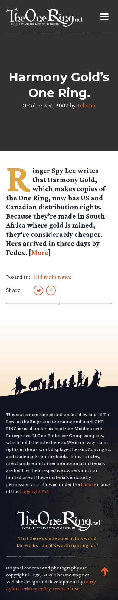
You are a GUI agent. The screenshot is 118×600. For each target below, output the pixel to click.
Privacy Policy (36, 589)
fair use (88, 484)
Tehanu (86, 105)
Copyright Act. (34, 491)
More (39, 252)
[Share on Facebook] (51, 290)
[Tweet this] (38, 290)
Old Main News (52, 277)
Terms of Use (66, 589)
